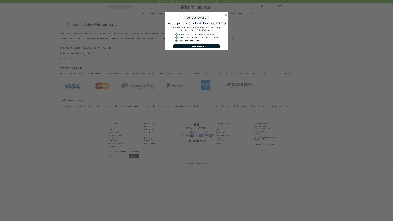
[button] (226, 15)
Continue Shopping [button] (196, 46)
